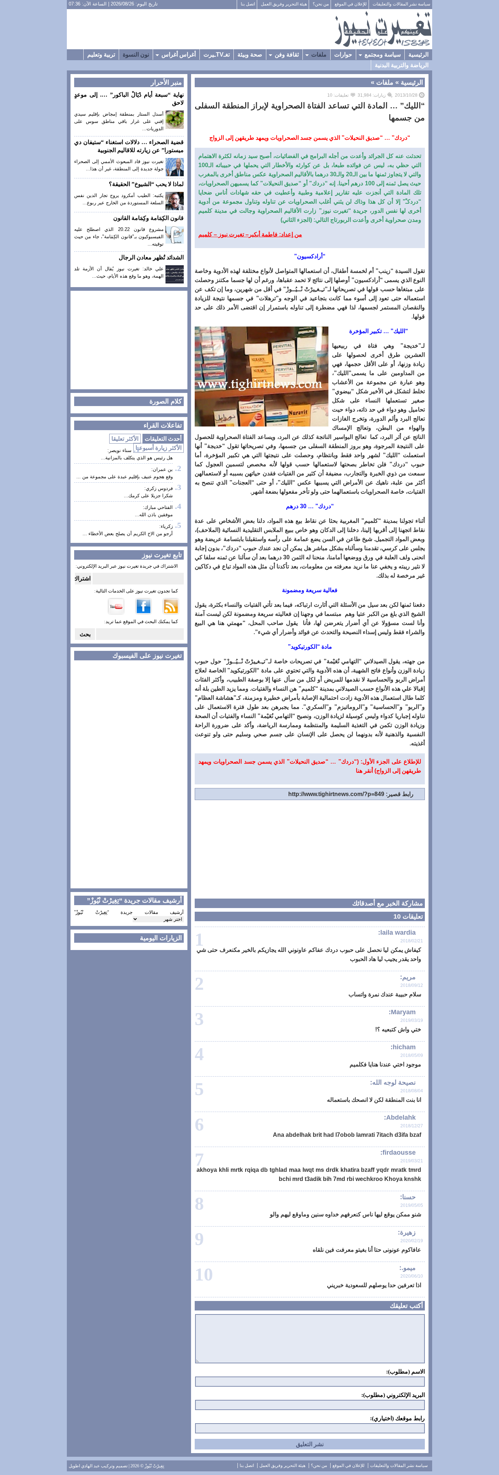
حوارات (343, 54)
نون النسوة (136, 54)
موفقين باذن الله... (154, 514)
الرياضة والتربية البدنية (401, 65)
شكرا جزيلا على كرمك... (148, 495)
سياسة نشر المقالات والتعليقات (401, 4)
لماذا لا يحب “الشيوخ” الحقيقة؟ (146, 184)
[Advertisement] (201, 29)
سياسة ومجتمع (383, 54)
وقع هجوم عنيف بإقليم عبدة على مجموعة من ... (124, 476)
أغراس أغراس (178, 54)
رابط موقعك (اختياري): (397, 1418)
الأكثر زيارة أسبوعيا (159, 448)
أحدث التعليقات (163, 439)
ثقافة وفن (287, 54)
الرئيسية (418, 54)
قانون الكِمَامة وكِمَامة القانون (148, 218)
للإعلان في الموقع (351, 4)
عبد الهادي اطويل (84, 1465)
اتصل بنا (248, 4)
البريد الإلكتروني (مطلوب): (393, 1395)
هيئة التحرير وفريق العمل (284, 4)
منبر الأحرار (166, 82)
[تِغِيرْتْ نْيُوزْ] (383, 29)
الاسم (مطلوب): (405, 1372)
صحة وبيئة (249, 54)
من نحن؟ (321, 4)
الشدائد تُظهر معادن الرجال (151, 257)
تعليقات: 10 (337, 95)
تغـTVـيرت (216, 54)
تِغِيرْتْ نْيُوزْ (154, 1465)
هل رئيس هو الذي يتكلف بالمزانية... (137, 457)
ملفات (319, 54)
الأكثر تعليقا (124, 439)
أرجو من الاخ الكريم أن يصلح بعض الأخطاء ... (128, 533)
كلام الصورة (165, 401)
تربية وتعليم (101, 54)
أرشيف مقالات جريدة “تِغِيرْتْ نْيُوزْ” (129, 912)
